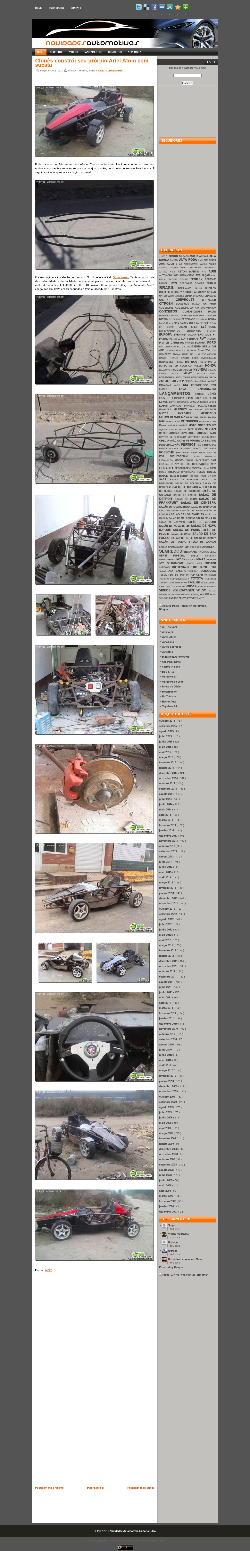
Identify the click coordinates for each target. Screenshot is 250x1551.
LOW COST (177, 405)
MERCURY (206, 417)
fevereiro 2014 (168, 825)
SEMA (213, 551)
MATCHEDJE (197, 409)
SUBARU (210, 563)
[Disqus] (94, 1330)
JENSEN (190, 381)
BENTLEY (197, 279)
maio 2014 (165, 809)
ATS (205, 271)
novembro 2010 (169, 1028)
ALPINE (174, 260)
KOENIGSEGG (201, 385)
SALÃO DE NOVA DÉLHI (175, 526)
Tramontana (210, 578)
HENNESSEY (167, 361)
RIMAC (163, 471)
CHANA (189, 295)
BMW (175, 282)
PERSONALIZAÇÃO (170, 444)
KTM (213, 385)
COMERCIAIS (167, 307)
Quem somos (56, 8)
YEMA (213, 594)
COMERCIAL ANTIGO (188, 307)
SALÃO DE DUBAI (187, 499)
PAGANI (181, 440)
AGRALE (204, 256)
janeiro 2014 (167, 830)
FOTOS (181, 346)
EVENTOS (180, 334)
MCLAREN (189, 413)
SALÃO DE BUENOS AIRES (190, 487)
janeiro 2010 (167, 1081)
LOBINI (212, 401)
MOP (48, 1270)
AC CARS (184, 256)
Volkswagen (121, 277)
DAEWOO (165, 315)
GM (214, 346)
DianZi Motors (166, 323)
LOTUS (164, 405)
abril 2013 (165, 877)
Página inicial (95, 1488)
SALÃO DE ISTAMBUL (170, 510)
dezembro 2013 (168, 835)
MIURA (203, 421)
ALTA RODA (134, 52)
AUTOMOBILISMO (169, 275)
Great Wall (205, 350)
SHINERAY (210, 555)
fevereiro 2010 (168, 1075)
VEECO (163, 586)
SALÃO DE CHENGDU (188, 491)
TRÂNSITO (165, 582)
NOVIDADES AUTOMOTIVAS (198, 433)
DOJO (213, 323)
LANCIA (201, 394)
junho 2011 (166, 992)
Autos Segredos (171, 646)
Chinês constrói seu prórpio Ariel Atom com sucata (91, 63)
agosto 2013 (166, 856)
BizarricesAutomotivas (175, 656)
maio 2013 (165, 872)
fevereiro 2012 (168, 950)
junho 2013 (166, 867)
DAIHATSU (199, 315)
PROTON (211, 452)
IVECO (212, 377)
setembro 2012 (168, 914)
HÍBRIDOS (192, 361)
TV (202, 582)
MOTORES (205, 425)
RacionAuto (169, 701)
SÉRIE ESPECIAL (175, 555)
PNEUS (164, 448)
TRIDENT (176, 582)
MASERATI (181, 409)
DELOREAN (202, 319)
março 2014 (166, 820)
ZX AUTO (199, 598)
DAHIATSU (186, 315)
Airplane (172, 1242)
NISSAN (210, 429)
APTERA (164, 267)
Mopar (163, 425)
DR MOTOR (169, 326)
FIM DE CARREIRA (172, 342)
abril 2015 (165, 752)
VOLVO (202, 590)
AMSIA (204, 263)
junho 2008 (166, 1180)
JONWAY (211, 381)
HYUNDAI (200, 369)
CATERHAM (165, 295)
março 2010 (166, 1070)
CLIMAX (197, 303)
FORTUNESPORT (168, 346)
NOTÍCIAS (175, 433)
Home (38, 8)
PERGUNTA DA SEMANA (201, 440)
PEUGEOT (188, 444)
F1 (214, 334)
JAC (162, 381)
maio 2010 (165, 1060)
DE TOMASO (188, 319)
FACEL (177, 338)
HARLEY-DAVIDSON (206, 354)
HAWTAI (164, 357)
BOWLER (200, 283)
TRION (184, 582)
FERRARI (193, 338)
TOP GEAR (197, 574)
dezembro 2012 (168, 898)
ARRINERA (210, 267)
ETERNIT (211, 330)
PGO (199, 444)
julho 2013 (165, 861)
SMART (201, 559)
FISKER (190, 342)
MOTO (193, 425)
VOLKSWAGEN (184, 590)
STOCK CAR (196, 563)
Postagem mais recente (49, 1488)
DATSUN (164, 319)
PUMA (199, 456)
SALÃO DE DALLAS (186, 494)
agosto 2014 (166, 794)
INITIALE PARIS (206, 373)
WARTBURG (165, 594)
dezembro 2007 (168, 1211)
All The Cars (169, 627)
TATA (170, 570)
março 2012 (166, 945)
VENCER (180, 586)
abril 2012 (165, 940)
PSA (164, 456)
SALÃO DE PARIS (187, 529)
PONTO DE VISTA (204, 448)
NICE (192, 429)
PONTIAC (187, 448)
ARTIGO (164, 271)
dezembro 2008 (168, 1149)
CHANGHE (210, 295)
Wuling (196, 594)
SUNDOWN (165, 567)
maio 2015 (165, 747)
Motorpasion (169, 691)
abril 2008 (165, 1190)
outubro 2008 (167, 1159)
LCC (206, 398)
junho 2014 (166, 804)
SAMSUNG (174, 546)
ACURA (194, 256)
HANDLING (189, 354)
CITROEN (167, 303)
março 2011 (166, 1008)
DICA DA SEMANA (184, 323)
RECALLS (167, 463)
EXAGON (193, 334)
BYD (182, 292)
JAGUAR (171, 381)
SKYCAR (191, 559)
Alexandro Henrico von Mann (185, 1259)
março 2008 (166, 1196)
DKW (197, 323)
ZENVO (183, 598)
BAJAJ (164, 279)
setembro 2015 (168, 726)
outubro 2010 (167, 1034)
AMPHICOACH (192, 263)
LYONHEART (191, 405)
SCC (192, 546)
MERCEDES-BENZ (172, 417)
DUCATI (185, 327)
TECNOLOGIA (207, 570)
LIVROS (204, 401)
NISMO (200, 429)
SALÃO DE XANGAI (202, 541)
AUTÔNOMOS (187, 275)
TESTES (174, 574)
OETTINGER (195, 436)
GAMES (196, 346)
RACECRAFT (203, 460)
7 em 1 (164, 256)
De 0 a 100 (168, 671)
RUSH (204, 475)
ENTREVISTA (197, 330)
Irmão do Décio (171, 686)
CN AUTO (209, 303)
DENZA (212, 319)
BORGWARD (187, 283)
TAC (214, 567)
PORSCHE (167, 452)
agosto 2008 (166, 1170)
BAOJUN (174, 279)
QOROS (180, 460)
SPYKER (211, 559)
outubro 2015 (167, 720)
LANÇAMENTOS (93, 52)
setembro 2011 (168, 976)
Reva (207, 468)
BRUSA (200, 288)
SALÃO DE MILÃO (206, 518)
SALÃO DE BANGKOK (186, 479)
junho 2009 (166, 1117)
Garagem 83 (169, 676)
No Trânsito (169, 696)
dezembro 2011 (168, 961)
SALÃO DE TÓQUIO (174, 541)
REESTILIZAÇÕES (199, 464)
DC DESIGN (175, 319)
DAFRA (175, 315)
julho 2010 (165, 1049)
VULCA (212, 590)
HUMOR (188, 369)
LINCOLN (195, 401)
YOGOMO (164, 598)
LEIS (213, 398)
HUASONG (165, 369)
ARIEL (101, 70)
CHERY (167, 300)
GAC (189, 346)
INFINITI (190, 373)
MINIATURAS (173, 421)
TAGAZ (163, 570)
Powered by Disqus (171, 1267)
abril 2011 (165, 1002)
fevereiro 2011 (168, 1013)
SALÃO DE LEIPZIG (193, 510)
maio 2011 (165, 997)
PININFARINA (209, 444)
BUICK (175, 292)
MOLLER (211, 421)
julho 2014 (165, 799)
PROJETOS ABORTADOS (191, 452)
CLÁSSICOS (184, 303)
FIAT (203, 338)
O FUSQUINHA (179, 436)
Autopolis (168, 642)
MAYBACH (210, 409)
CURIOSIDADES (114, 70)
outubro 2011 (167, 971)
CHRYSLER (209, 300)
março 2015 (166, 757)
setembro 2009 (168, 1102)
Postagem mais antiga (140, 1488)
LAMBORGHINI (207, 389)
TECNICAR (193, 570)
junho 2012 (166, 929)
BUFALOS (210, 288)
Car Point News (171, 661)
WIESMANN (178, 594)
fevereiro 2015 (168, 762)
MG (214, 417)
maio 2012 (165, 935)
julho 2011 (165, 987)
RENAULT (167, 468)
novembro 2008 (169, 1154)
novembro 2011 (169, 966)
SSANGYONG (177, 563)
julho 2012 (165, 924)
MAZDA (168, 413)
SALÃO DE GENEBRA (198, 502)
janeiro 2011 (167, 1018)
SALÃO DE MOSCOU (202, 522)
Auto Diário (169, 636)
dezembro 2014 (168, 773)
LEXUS (164, 401)
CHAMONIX (178, 295)
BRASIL (168, 287)
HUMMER (177, 369)
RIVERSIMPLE (189, 471)
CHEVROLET (189, 299)
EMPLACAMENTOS (173, 330)
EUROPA (166, 334)
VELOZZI (171, 586)
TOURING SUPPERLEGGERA (175, 578)
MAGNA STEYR (207, 405)
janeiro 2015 (167, 767)
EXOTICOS (205, 334)
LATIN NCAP (195, 398)
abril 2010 (165, 1065)
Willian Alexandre (178, 1234)
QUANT (191, 460)
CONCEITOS (115, 52)
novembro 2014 (169, 778)
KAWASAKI (166, 385)
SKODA (181, 559)
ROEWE (202, 472)
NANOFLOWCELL (178, 429)
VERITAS (211, 586)
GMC (162, 350)
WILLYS (188, 594)
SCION (205, 546)
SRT (163, 563)
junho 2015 (166, 741)
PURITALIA (210, 456)
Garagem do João (173, 681)
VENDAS (191, 586)
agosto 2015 (166, 731)
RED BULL (181, 464)
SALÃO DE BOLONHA (189, 483)
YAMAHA (205, 594)
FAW (184, 338)
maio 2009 (165, 1123)
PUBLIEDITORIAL (181, 456)
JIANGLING (201, 381)
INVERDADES (167, 377)
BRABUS (211, 283)
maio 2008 (165, 1185)
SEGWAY (205, 551)
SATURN (185, 546)
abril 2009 (165, 1128)
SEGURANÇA (191, 551)
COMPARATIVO (208, 307)
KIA (187, 385)
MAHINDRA (166, 409)
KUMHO (169, 388)
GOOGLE (171, 350)
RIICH (213, 468)
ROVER (195, 475)
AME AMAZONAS (207, 259)
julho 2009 (165, 1112)
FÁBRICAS (166, 338)
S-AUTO (212, 475)
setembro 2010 (168, 1039)
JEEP (181, 381)
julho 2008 (165, 1175)
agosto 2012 (166, 919)
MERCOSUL (193, 417)
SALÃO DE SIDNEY (205, 538)
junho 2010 (166, 1055)
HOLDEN (199, 365)
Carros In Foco (171, 666)
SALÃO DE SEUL (182, 538)
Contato (76, 8)
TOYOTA (198, 578)
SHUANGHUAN (167, 559)
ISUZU (178, 377)
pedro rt (172, 1250)
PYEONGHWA (167, 460)
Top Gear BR (169, 706)
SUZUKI (206, 567)
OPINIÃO (172, 440)
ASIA (174, 271)
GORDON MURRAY (187, 350)
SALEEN (163, 546)
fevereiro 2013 (168, 887)
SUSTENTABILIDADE (186, 567)
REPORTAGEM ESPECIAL (189, 468)
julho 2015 (165, 736)
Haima (177, 354)
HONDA (210, 365)
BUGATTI (165, 292)
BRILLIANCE (186, 288)
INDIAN (177, 373)
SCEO (198, 546)
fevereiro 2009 (168, 1138)
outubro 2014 (167, 783)
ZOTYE (191, 598)
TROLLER (194, 582)
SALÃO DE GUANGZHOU (175, 506)
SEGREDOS (56, 52)
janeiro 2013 (167, 893)
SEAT (212, 546)
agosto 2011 (166, 982)
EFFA (196, 327)
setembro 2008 (168, 1164)
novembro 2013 (169, 840)
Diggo (171, 1225)
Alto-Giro (167, 632)
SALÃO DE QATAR (182, 534)
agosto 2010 (166, 1044)
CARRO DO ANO (207, 292)
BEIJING (185, 279)
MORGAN (173, 425)
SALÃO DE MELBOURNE (182, 518)
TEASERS (180, 570)
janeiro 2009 (167, 1143)
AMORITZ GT (175, 263)
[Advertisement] (106, 1510)
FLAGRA (201, 342)
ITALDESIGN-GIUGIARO (196, 377)
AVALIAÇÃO (203, 275)
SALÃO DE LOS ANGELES (188, 514)
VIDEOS (73, 52)
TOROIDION (210, 574)
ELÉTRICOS (208, 327)
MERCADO (208, 413)
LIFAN (173, 401)
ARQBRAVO (197, 267)
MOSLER (184, 425)
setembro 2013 (168, 851)
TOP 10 (185, 574)
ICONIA (165, 373)
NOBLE (164, 433)
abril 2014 (165, 814)
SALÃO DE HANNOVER (203, 506)
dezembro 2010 (168, 1023)
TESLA (163, 574)
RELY (213, 464)
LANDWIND (179, 398)
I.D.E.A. (212, 369)
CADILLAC (191, 292)
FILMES (211, 338)
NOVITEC (164, 436)
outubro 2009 (167, 1096)
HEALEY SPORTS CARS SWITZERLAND (193, 357)
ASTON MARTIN (190, 271)
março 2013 (166, 882)
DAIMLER (211, 315)
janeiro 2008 (167, 1206)
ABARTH (174, 256)
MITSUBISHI (190, 421)
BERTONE (210, 279)
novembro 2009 (169, 1091)
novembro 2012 (169, 903)
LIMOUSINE (183, 401)
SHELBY (198, 555)
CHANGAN (199, 295)
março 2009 (166, 1133)
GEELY (207, 346)
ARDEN (175, 267)
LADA (188, 389)
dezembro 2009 (168, 1086)
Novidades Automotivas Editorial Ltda (133, 1531)
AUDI (212, 271)
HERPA (180, 361)
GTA (214, 350)
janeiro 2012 (167, 955)
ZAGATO (174, 598)
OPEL (163, 440)
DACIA (212, 311)
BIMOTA (164, 283)
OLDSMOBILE (209, 436)
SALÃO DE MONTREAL (173, 522)
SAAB (164, 479)
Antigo (212, 263)
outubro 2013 (167, 846)
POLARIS (175, 448)
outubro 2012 (167, 908)
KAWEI (178, 385)
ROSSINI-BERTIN (180, 475)
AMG (163, 263)
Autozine (167, 652)
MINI (162, 421)
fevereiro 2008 (168, 1201)
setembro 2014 (168, 788)
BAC (213, 275)
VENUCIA (202, 586)
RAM (213, 460)
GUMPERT (166, 354)
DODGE (205, 323)
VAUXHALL (210, 582)
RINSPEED (174, 472)
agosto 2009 (166, 1107)
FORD (211, 342)
